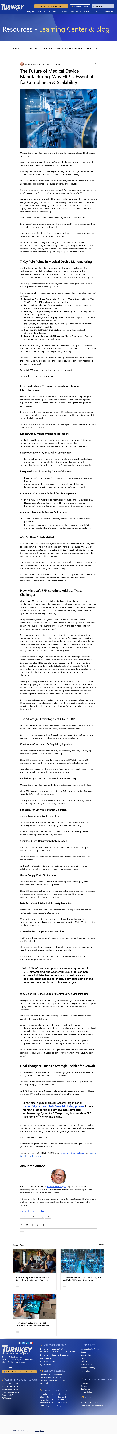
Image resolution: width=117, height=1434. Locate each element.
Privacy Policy (39, 1385)
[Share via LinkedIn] (32, 1225)
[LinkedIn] (27, 1297)
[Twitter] (23, 1297)
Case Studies (32, 48)
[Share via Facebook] (21, 1225)
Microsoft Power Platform (69, 48)
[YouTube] (31, 1297)
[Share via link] (38, 1225)
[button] (97, 11)
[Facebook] (19, 1297)
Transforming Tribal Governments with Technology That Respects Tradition (33, 1278)
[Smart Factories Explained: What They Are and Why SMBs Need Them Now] (82, 1261)
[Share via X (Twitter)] (27, 1225)
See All (101, 1245)
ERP (48, 1217)
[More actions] (95, 64)
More (89, 48)
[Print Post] (44, 1225)
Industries (48, 48)
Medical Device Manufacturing (32, 1217)
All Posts (17, 48)
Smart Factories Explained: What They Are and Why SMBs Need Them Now (82, 1278)
